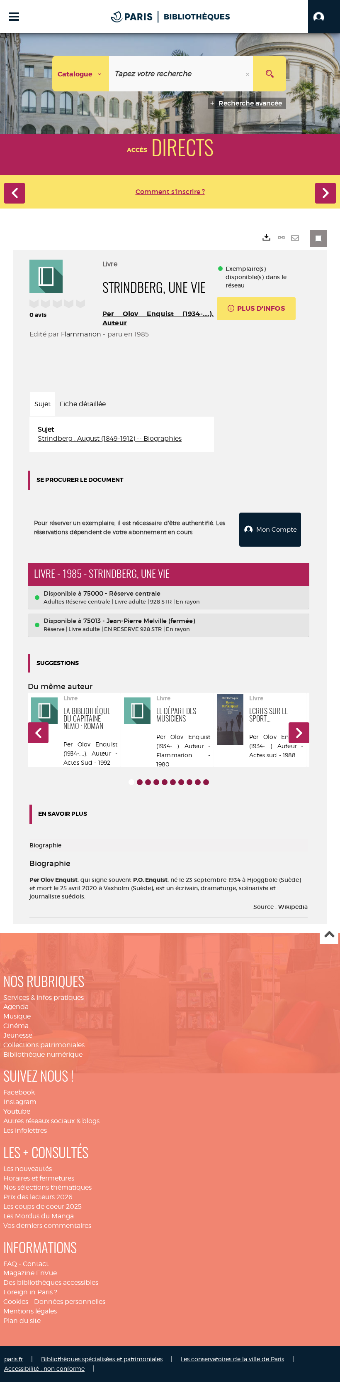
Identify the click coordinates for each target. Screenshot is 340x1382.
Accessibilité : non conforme (44, 1368)
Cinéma (16, 1026)
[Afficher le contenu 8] (189, 782)
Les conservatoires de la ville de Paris (232, 1358)
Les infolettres (25, 1130)
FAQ (10, 1264)
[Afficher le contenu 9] (198, 782)
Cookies (15, 1302)
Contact (36, 1264)
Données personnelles (69, 1302)
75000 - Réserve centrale (121, 593)
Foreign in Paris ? (30, 1292)
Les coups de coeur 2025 (42, 1206)
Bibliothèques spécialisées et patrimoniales (102, 1358)
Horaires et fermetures (38, 1178)
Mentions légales (30, 1311)
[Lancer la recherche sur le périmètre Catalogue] (269, 73)
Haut (329, 935)
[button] (324, 16)
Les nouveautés (27, 1169)
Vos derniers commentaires (47, 1226)
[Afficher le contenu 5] (165, 782)
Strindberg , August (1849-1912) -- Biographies (110, 438)
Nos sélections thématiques (47, 1187)
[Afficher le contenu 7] (181, 782)
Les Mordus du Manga (38, 1216)
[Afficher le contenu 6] (173, 782)
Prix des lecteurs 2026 (38, 1197)
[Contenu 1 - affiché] (131, 782)
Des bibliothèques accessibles (50, 1282)
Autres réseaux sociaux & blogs (51, 1121)
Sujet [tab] (42, 404)
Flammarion (81, 334)
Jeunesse (17, 1035)
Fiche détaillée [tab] (83, 404)
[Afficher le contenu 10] (206, 782)
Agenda (16, 1007)
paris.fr (13, 1358)
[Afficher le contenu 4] (156, 782)
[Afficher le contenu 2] (140, 782)
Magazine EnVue (30, 1273)
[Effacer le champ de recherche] (248, 73)
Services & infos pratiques (43, 998)
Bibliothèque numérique (43, 1054)
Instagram (19, 1102)
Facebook (19, 1092)
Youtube (16, 1111)
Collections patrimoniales (44, 1045)
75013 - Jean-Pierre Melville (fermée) (139, 621)
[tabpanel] (122, 434)
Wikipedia (293, 907)
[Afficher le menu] (13, 16)
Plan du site (22, 1321)
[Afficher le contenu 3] (148, 782)
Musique (17, 1016)
